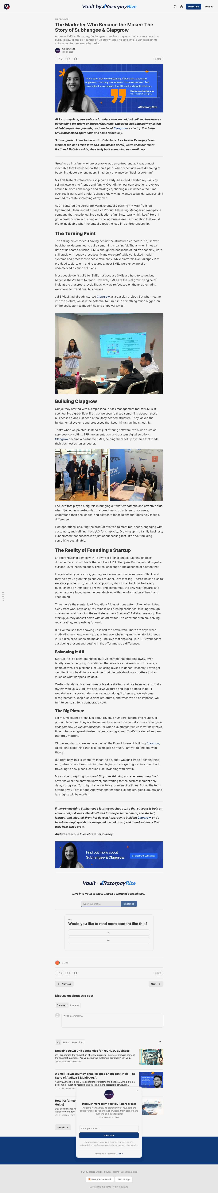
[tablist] (68, 1005)
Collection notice (129, 1171)
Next (153, 983)
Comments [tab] (62, 1005)
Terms (116, 1171)
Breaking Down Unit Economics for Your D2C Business (92, 1050)
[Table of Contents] (3, 596)
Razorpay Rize (68, 49)
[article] (109, 1058)
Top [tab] (58, 1042)
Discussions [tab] (77, 1042)
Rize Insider (61, 19)
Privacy (107, 1171)
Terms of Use (123, 1142)
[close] (137, 1090)
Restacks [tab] (74, 1005)
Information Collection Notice (108, 1145)
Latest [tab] (66, 1042)
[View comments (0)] (68, 59)
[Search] (175, 7)
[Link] (50, 233)
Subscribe (193, 6)
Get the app (124, 1179)
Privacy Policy (131, 1145)
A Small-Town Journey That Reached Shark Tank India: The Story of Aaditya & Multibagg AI (95, 1075)
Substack (94, 1186)
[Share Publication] (181, 7)
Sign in (209, 6)
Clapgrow (120, 128)
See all (61, 1127)
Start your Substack (101, 1179)
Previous (66, 983)
